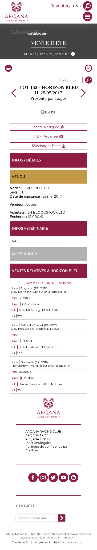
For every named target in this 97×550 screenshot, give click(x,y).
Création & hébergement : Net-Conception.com (48, 542)
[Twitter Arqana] (53, 477)
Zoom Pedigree (46, 127)
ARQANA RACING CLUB (43, 431)
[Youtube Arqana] (63, 477)
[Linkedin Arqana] (73, 477)
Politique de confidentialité (46, 446)
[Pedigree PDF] (48, 112)
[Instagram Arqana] (43, 477)
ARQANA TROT (36, 435)
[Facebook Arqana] (33, 477)
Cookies (31, 450)
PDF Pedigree (46, 136)
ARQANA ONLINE (38, 439)
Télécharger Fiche (46, 146)
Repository (60, 6)
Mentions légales (38, 443)
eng (77, 6)
